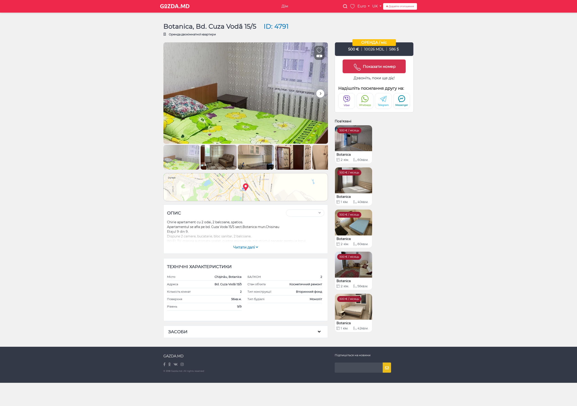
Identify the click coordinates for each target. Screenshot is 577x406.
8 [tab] (252, 140)
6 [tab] (247, 140)
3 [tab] (239, 140)
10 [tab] (258, 140)
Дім (285, 6)
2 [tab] (236, 140)
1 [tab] (233, 140)
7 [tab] (250, 140)
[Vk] (176, 364)
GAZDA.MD (173, 356)
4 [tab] (241, 140)
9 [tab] (255, 140)
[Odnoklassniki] (169, 364)
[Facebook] (164, 364)
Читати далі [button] (244, 247)
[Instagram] (182, 364)
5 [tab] (244, 140)
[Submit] (387, 368)
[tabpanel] (245, 93)
